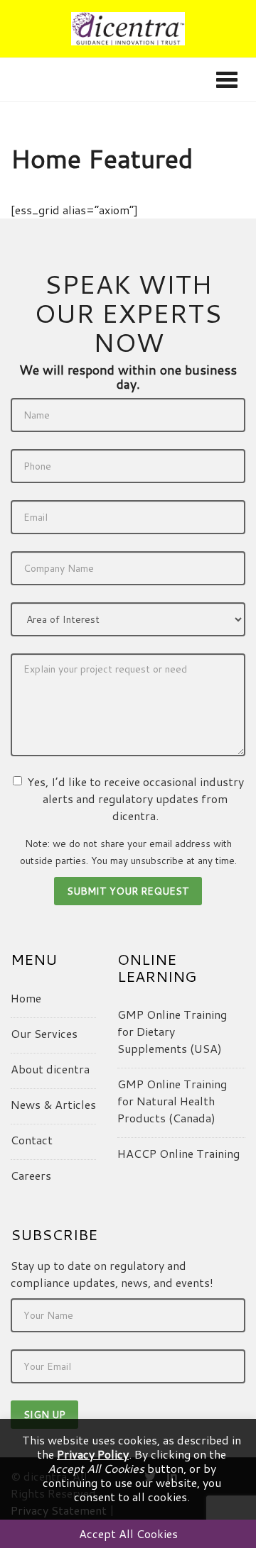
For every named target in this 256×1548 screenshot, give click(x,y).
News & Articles (53, 1104)
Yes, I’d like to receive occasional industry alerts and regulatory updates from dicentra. (135, 798)
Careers (31, 1175)
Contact (32, 1140)
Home (26, 998)
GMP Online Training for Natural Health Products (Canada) (172, 1101)
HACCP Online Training (178, 1153)
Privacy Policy (93, 1454)
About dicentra (50, 1069)
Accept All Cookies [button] (128, 1533)
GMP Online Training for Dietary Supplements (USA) (172, 1031)
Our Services (44, 1033)
